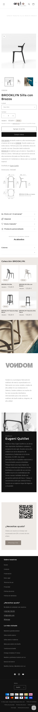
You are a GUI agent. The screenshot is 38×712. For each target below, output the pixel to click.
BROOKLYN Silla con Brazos (25, 285)
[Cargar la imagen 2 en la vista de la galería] (19, 81)
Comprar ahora (19, 134)
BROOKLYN (27, 16)
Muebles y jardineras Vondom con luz (15, 657)
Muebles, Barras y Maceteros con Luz (15, 666)
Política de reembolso (10, 595)
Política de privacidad (9, 704)
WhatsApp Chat (13, 543)
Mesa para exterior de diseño (12, 644)
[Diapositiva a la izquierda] (2, 82)
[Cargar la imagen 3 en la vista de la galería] (28, 81)
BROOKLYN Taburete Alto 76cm (27, 311)
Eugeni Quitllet (14, 166)
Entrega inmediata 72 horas (12, 653)
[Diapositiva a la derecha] (36, 82)
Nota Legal (7, 578)
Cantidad (3, 112)
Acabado (3, 103)
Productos (16, 16)
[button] (4, 4)
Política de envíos (9, 591)
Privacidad (7, 587)
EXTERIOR (9, 16)
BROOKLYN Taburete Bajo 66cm (9, 311)
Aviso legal (13, 707)
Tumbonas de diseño (10, 648)
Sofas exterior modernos (11, 639)
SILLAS (22, 16)
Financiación (7, 573)
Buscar (6, 565)
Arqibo (6, 702)
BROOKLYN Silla (6, 284)
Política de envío (31, 704)
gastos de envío (16, 123)
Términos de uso (8, 582)
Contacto (6, 569)
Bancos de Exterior (9, 661)
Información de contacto (23, 707)
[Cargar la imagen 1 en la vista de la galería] (9, 81)
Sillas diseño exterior (10, 635)
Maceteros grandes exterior (12, 631)
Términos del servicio (21, 704)
